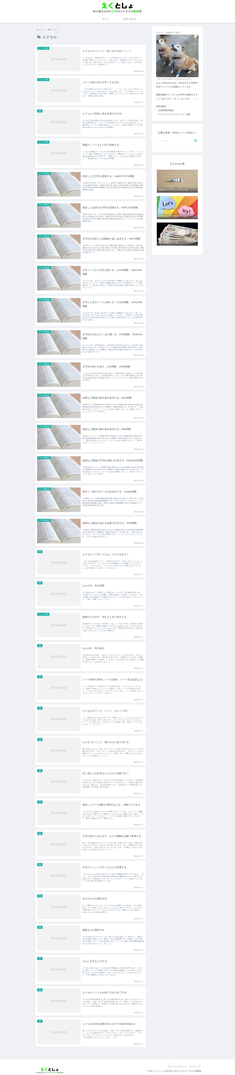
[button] (195, 140)
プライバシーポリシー (176, 1066)
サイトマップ (194, 1066)
